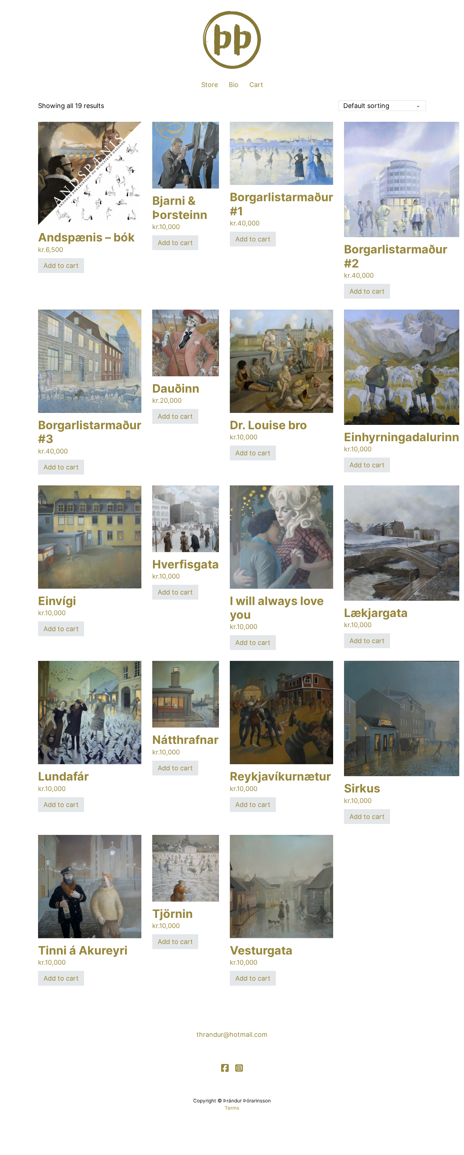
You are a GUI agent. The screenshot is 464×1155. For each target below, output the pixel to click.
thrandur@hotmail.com (232, 1034)
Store (209, 84)
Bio (234, 84)
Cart (256, 84)
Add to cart (61, 265)
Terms (232, 1108)
